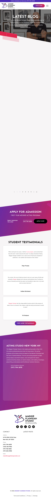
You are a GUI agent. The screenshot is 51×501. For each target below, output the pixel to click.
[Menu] (47, 6)
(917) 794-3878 (31, 1)
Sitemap (35, 496)
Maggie (14, 279)
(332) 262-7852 (7, 447)
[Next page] (34, 192)
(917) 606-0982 (7, 451)
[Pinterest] (33, 426)
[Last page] (36, 192)
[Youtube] (29, 426)
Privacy (29, 496)
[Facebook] (17, 426)
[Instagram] (21, 426)
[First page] (14, 192)
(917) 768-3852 (7, 449)
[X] (25, 426)
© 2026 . (25, 491)
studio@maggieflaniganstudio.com (11, 456)
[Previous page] (17, 192)
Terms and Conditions (19, 496)
